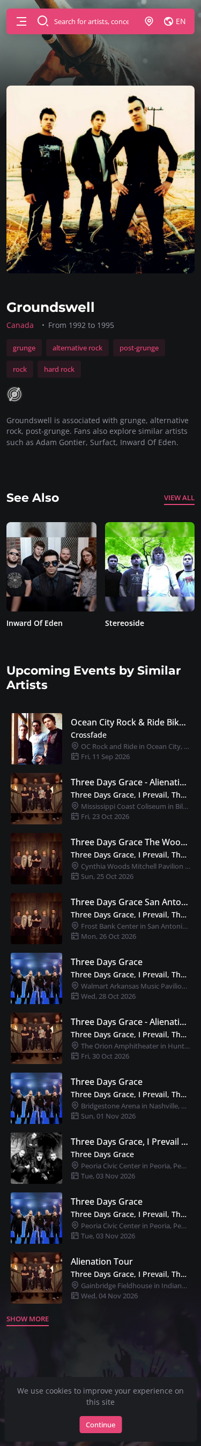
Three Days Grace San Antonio (130, 902)
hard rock (59, 369)
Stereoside (122, 623)
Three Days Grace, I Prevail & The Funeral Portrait (130, 1141)
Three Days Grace (107, 962)
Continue (100, 1424)
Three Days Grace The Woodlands (130, 842)
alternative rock (77, 348)
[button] (21, 21)
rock (20, 369)
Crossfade (89, 735)
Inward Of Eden (33, 623)
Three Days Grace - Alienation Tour (130, 782)
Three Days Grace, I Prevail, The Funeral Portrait (130, 795)
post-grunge (139, 348)
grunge (24, 348)
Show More (27, 1318)
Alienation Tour (102, 1261)
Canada (20, 325)
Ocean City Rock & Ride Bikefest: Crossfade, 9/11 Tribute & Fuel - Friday (130, 722)
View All (179, 497)
